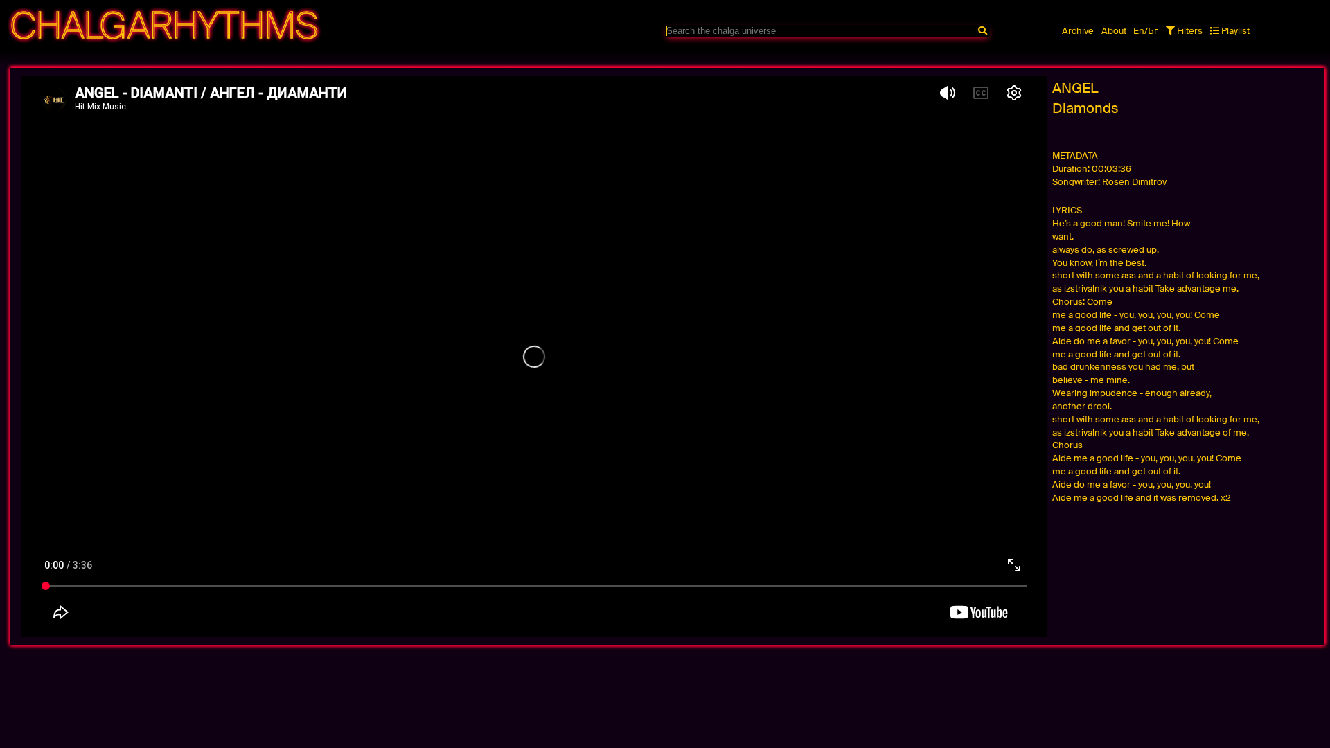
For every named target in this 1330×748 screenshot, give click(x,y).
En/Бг (1145, 31)
